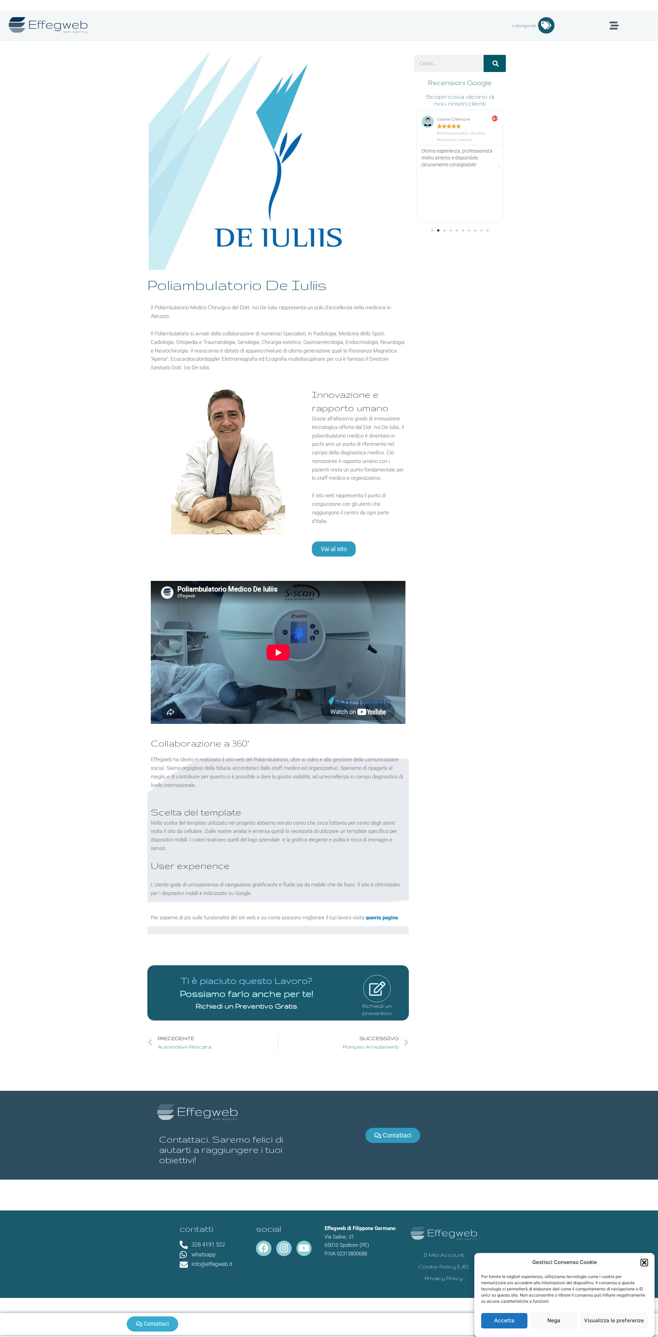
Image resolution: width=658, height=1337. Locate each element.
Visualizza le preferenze (614, 1320)
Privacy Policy (444, 1278)
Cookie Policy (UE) (443, 1266)
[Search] (495, 63)
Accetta (504, 1320)
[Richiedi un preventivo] (377, 988)
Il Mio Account (443, 1255)
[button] (644, 1262)
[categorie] (546, 25)
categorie (524, 25)
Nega (553, 1320)
